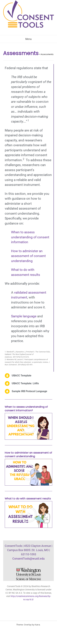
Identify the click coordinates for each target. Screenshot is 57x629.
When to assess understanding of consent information (30, 237)
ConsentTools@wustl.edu (28, 558)
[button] (28, 426)
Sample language (23, 316)
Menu (28, 39)
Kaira (37, 624)
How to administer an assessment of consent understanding (28, 256)
